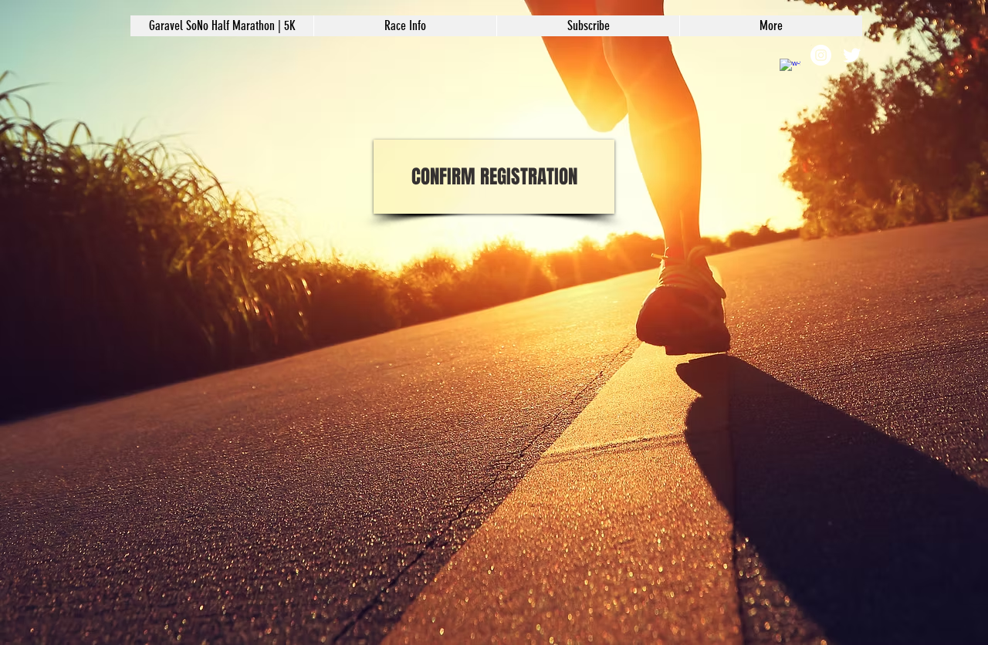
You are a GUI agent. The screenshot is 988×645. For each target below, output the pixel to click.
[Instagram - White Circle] (820, 55)
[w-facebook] (790, 69)
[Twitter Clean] (851, 55)
